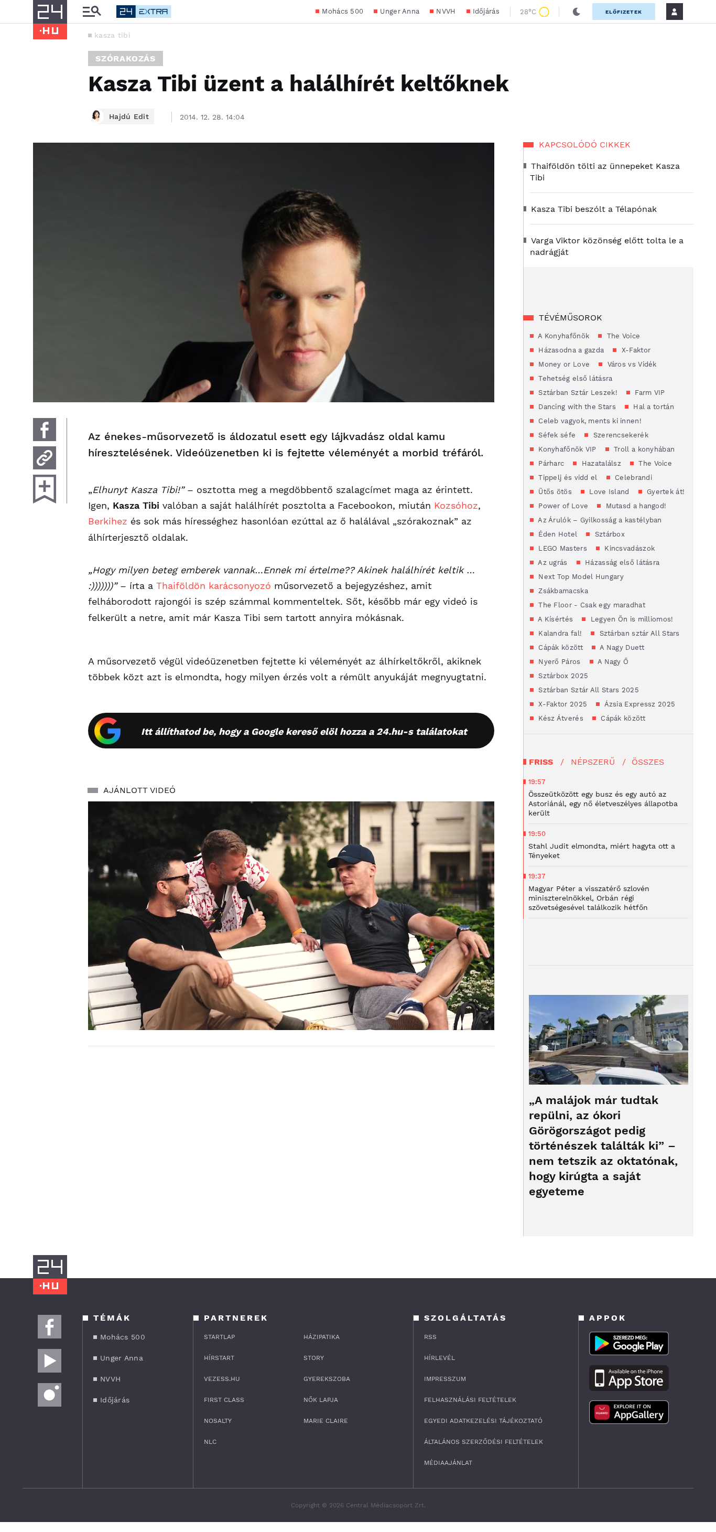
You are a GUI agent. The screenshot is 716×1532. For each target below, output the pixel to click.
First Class (224, 1400)
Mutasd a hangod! (634, 506)
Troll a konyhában (643, 449)
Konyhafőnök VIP (566, 449)
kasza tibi (112, 35)
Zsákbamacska (562, 591)
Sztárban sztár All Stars (638, 633)
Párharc (550, 463)
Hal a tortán (652, 407)
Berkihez (109, 521)
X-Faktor (634, 350)
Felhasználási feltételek (470, 1400)
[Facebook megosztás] (44, 429)
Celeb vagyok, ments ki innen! (589, 421)
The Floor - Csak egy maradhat (590, 605)
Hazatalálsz (600, 463)
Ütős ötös (554, 492)
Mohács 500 (342, 11)
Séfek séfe (556, 435)
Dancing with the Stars (576, 407)
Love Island (608, 492)
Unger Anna (399, 11)
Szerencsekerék (619, 435)
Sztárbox (608, 534)
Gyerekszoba (326, 1379)
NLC (210, 1441)
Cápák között (559, 647)
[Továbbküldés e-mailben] (44, 457)
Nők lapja (320, 1400)
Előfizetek (623, 12)
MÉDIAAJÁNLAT (448, 1462)
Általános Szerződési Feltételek (483, 1441)
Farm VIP (649, 393)
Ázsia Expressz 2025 (638, 704)
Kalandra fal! (559, 633)
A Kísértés (554, 619)
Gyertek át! (665, 492)
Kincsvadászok (628, 548)
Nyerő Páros (558, 662)
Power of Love (562, 506)
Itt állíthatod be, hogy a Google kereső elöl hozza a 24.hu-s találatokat (304, 731)
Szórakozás (125, 58)
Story (313, 1358)
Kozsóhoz (456, 505)
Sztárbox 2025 (562, 676)
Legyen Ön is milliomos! (630, 619)
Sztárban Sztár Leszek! (576, 393)
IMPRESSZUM (445, 1379)
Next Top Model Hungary (580, 577)
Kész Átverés (559, 718)
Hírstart (219, 1358)
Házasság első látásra (621, 562)
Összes (648, 762)
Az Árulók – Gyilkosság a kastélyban (599, 520)
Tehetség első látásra (574, 378)
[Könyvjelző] (44, 489)
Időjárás (486, 11)
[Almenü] (92, 12)
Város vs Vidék (631, 364)
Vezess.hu (222, 1379)
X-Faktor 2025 (561, 704)
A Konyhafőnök (562, 336)
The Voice (622, 336)
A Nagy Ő (612, 662)
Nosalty (218, 1420)
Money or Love (563, 364)
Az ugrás (552, 562)
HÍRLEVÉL (439, 1358)
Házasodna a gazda (570, 350)
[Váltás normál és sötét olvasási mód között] (576, 11)
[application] (291, 915)
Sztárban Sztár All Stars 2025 (587, 690)
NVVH (445, 11)
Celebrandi (632, 477)
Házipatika (321, 1337)
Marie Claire (325, 1420)
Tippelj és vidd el (567, 477)
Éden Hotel (556, 534)
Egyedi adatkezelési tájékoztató (483, 1420)
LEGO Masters (561, 548)
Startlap (219, 1337)
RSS (430, 1337)
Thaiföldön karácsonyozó (212, 585)
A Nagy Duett (621, 647)
